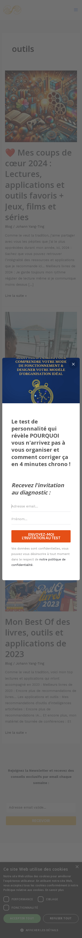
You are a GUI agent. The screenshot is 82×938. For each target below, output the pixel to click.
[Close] (73, 364)
